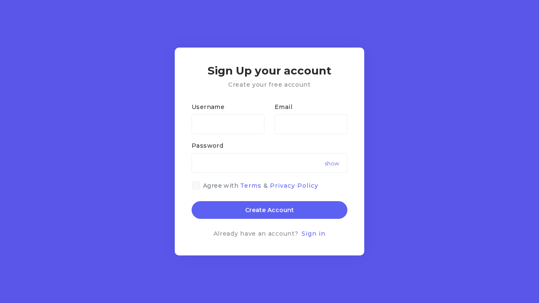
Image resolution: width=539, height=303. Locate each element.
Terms (250, 185)
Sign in (314, 233)
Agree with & (260, 185)
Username (208, 107)
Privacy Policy (294, 185)
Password (207, 145)
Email (283, 107)
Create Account (269, 210)
